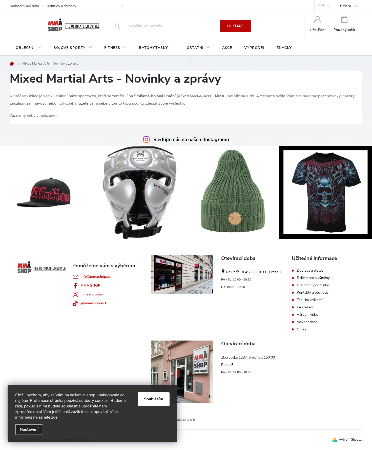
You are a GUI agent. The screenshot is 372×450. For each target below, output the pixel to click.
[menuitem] (28, 48)
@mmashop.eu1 (93, 303)
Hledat (235, 26)
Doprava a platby (310, 271)
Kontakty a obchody (61, 6)
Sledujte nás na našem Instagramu (191, 139)
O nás (301, 329)
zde (54, 417)
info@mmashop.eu (95, 276)
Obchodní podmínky (313, 285)
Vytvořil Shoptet (350, 439)
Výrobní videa (307, 315)
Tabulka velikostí (309, 300)
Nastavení (29, 429)
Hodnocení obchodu (24, 6)
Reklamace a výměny (313, 278)
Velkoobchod (307, 322)
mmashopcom (91, 294)
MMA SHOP (90, 285)
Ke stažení (305, 307)
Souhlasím (153, 399)
